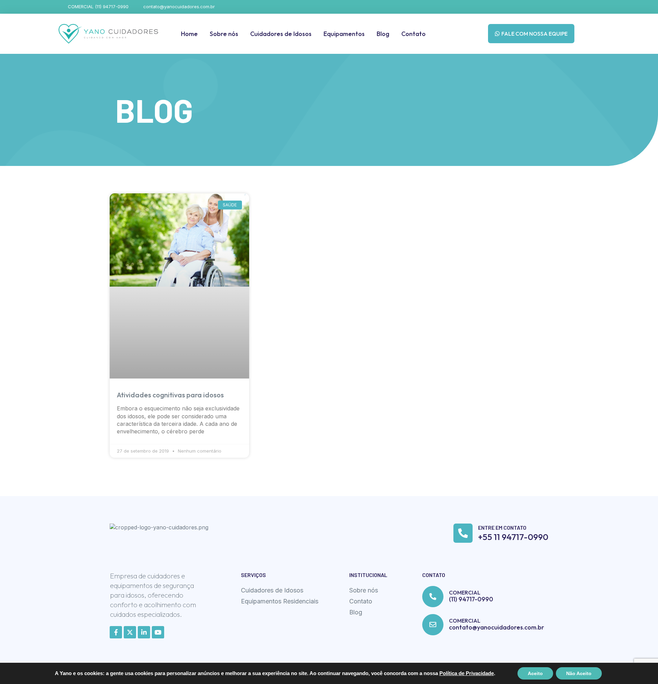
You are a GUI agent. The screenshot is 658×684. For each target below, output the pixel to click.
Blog (383, 34)
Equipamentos (344, 34)
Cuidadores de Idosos (281, 34)
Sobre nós (224, 34)
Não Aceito (579, 673)
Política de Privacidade (466, 673)
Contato (413, 34)
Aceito (535, 673)
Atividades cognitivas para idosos (170, 395)
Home (189, 34)
